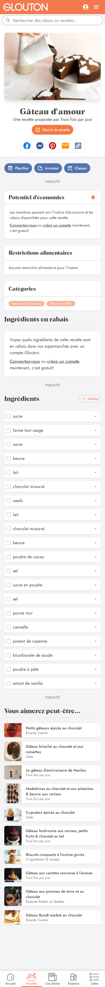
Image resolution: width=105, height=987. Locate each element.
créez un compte (57, 225)
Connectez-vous (23, 225)
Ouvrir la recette (56, 129)
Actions (93, 398)
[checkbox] (8, 416)
